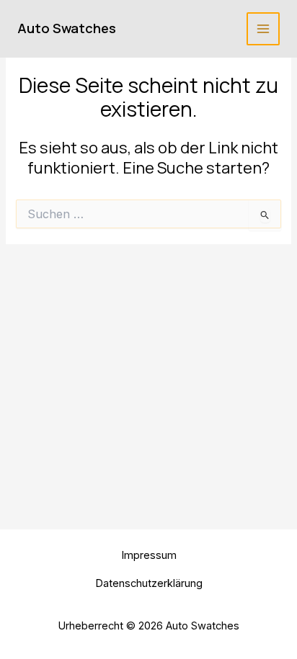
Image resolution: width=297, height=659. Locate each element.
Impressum (149, 555)
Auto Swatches (66, 28)
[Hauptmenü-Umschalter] (263, 28)
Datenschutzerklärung (149, 583)
